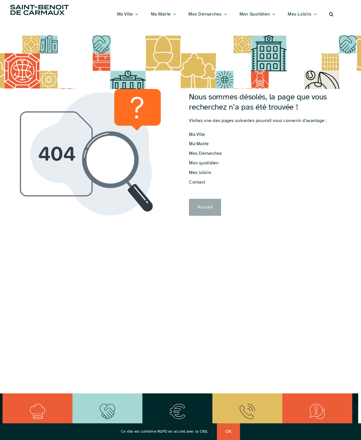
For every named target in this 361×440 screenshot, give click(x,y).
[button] (331, 14)
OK (228, 431)
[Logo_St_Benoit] (39, 5)
